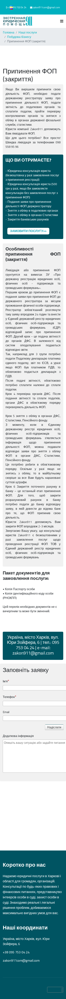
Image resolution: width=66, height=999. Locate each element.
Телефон (9, 697)
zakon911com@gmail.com (46, 7)
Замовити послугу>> (28, 231)
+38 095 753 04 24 (17, 7)
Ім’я (5, 681)
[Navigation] (61, 21)
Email (6, 712)
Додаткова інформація (18, 736)
